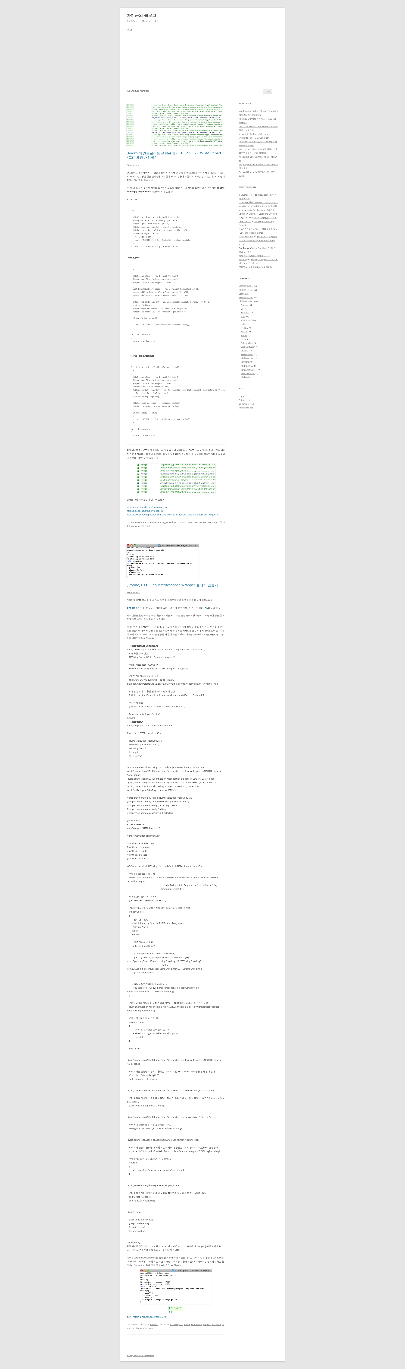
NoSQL (244, 331)
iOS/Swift (154, 1324)
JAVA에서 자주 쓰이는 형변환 (264, 206)
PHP (243, 339)
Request (203, 522)
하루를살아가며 (246, 297)
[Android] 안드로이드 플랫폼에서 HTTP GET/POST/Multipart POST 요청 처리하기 (174, 155)
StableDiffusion (248, 346)
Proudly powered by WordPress (140, 1355)
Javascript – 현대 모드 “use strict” (254, 137)
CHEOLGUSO (245, 221)
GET (179, 522)
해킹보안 (245, 377)
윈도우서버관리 (248, 373)
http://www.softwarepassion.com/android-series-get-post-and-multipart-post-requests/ (173, 514)
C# (242, 308)
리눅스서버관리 (248, 369)
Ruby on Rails (247, 343)
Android (153, 522)
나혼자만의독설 (246, 286)
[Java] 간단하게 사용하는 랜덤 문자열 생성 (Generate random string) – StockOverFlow (258, 233)
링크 (207, 607)
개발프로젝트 (247, 358)
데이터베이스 (247, 365)
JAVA (243, 316)
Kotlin (243, 324)
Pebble (244, 335)
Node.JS (244, 327)
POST (195, 522)
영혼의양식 (244, 293)
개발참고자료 (247, 354)
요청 (220, 522)
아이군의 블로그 (141, 15)
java (190, 522)
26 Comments (133, 592)
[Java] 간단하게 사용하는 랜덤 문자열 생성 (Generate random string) (258, 240)
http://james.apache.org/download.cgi (147, 506)
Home (129, 30)
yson (241, 210)
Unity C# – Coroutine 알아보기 (261, 210)
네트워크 (245, 362)
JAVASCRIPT (246, 320)
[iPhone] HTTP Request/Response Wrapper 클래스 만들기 (172, 584)
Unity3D (244, 350)
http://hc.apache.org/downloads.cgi (145, 510)
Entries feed (244, 400)
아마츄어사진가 (246, 289)
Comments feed (246, 403)
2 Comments (133, 165)
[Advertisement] (202, 57)
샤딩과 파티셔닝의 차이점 (265, 217)
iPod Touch (196, 1324)
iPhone (187, 1324)
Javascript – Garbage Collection (253, 134)
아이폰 (135, 1328)
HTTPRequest (176, 1324)
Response (212, 522)
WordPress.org (246, 407)
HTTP (184, 522)
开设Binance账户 (247, 194)
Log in (242, 396)
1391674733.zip (175, 1308)
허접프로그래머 (246, 301)
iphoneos (132, 607)
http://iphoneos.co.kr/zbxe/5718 (150, 1316)
